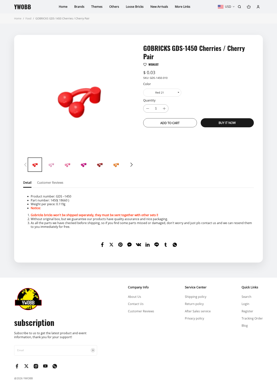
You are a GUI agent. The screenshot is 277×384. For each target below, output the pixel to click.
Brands (79, 7)
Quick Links (250, 287)
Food (28, 18)
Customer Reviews (141, 311)
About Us (134, 297)
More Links (182, 7)
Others (114, 7)
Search (246, 297)
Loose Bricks (135, 7)
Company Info (138, 287)
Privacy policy (194, 318)
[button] (25, 164)
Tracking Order (252, 318)
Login (245, 304)
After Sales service (198, 311)
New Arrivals (159, 7)
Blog (245, 325)
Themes (97, 7)
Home (63, 7)
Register (247, 311)
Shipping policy (195, 297)
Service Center (196, 287)
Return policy (194, 304)
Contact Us (136, 304)
